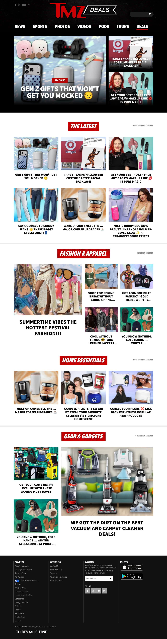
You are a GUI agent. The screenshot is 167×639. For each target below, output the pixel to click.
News (19, 27)
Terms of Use (20, 573)
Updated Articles (22, 591)
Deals (142, 27)
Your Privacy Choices (29, 581)
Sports (40, 27)
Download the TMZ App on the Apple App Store (132, 567)
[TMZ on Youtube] (24, 5)
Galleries (18, 606)
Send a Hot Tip (56, 570)
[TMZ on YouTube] (98, 590)
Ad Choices (19, 577)
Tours (123, 27)
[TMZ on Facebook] (15, 5)
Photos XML (20, 617)
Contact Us (54, 566)
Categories (19, 599)
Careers (53, 573)
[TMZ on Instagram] (29, 5)
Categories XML (21, 602)
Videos (84, 27)
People (18, 610)
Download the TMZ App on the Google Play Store (132, 576)
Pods (104, 27)
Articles (18, 584)
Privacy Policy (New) (23, 570)
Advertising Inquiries (58, 577)
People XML (20, 613)
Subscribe (110, 578)
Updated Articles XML (24, 595)
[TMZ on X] (19, 5)
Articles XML (20, 588)
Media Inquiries (56, 581)
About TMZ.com (22, 566)
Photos (62, 27)
